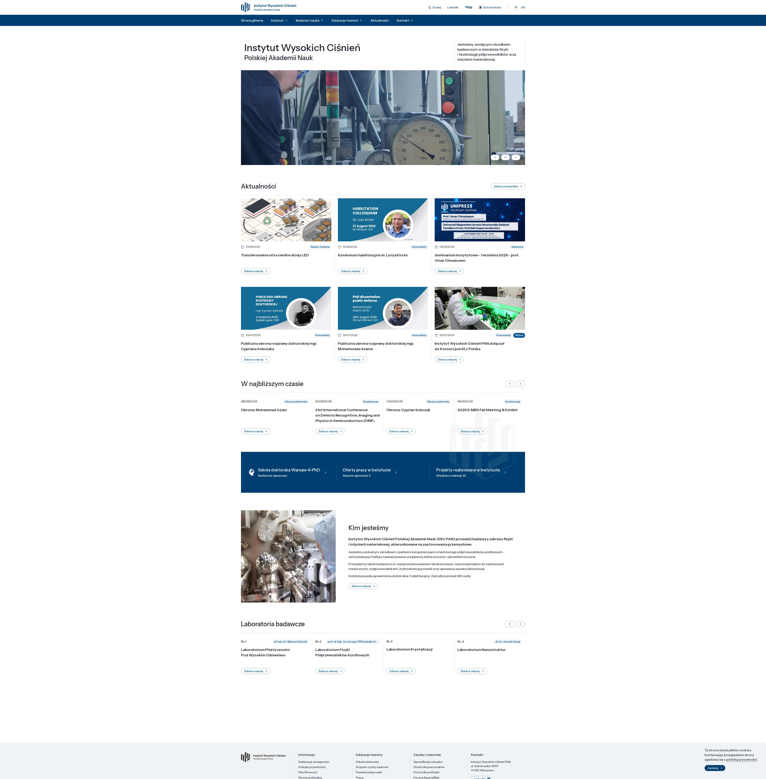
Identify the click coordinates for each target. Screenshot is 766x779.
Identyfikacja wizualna (428, 762)
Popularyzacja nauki (369, 772)
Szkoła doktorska (367, 762)
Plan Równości (307, 772)
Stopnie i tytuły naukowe (372, 767)
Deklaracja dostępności (313, 762)
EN (523, 7)
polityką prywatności (741, 759)
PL (516, 7)
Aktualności (379, 20)
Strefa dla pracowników (429, 767)
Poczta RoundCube (426, 772)
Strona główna (252, 20)
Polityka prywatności (312, 767)
